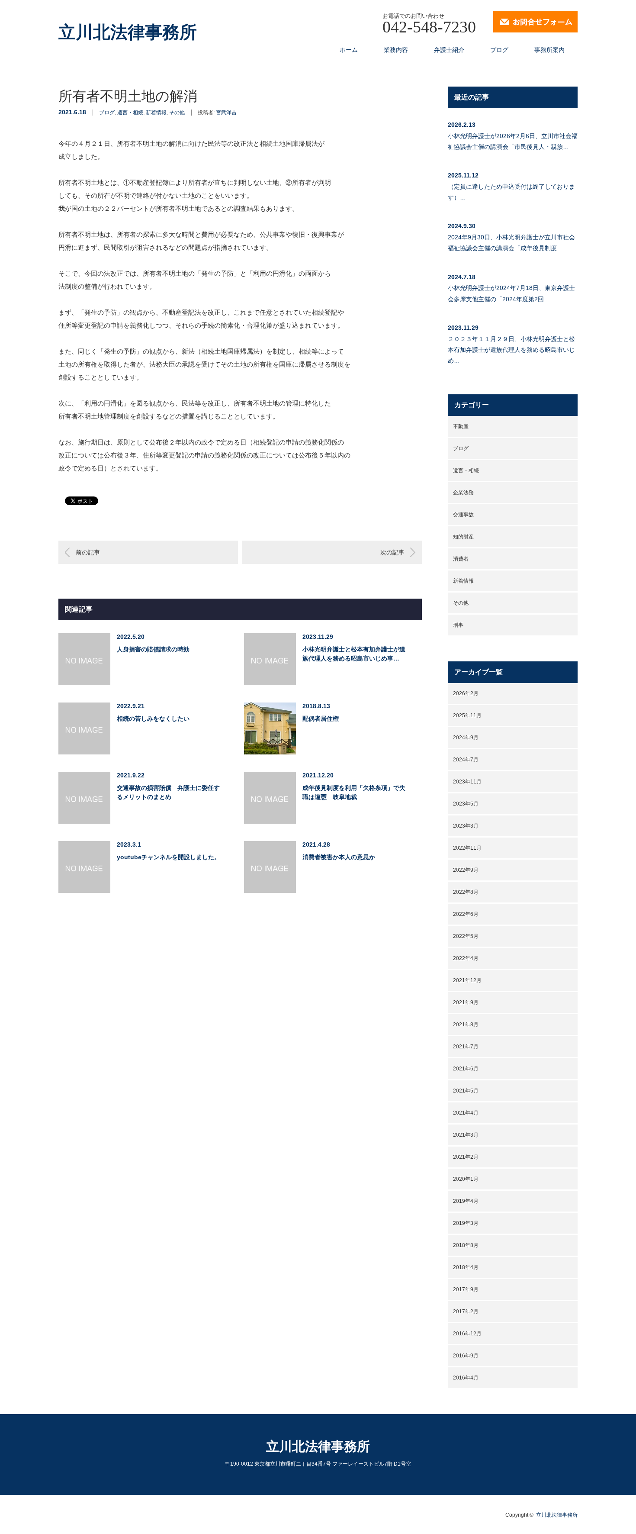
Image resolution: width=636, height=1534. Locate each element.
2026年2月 (466, 693)
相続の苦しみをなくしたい (153, 718)
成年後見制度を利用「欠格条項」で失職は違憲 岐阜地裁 (353, 792)
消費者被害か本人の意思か (338, 857)
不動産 (461, 426)
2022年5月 (466, 936)
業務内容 (396, 49)
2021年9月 (466, 1002)
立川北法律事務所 (127, 32)
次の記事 (392, 552)
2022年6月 (466, 914)
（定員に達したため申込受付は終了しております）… (511, 192)
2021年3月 (466, 1135)
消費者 (461, 559)
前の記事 (88, 552)
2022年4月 (466, 958)
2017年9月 (466, 1289)
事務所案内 (549, 49)
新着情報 (156, 113)
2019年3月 (466, 1223)
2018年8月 (466, 1245)
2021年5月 (466, 1091)
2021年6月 (466, 1069)
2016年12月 (467, 1334)
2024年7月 (466, 760)
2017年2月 (466, 1311)
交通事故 (463, 515)
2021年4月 (466, 1113)
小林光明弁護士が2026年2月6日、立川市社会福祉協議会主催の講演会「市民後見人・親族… (513, 141)
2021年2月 (466, 1157)
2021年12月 (467, 980)
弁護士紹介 (449, 49)
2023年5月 (466, 804)
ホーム (349, 49)
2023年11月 (467, 782)
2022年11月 (467, 848)
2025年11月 (467, 715)
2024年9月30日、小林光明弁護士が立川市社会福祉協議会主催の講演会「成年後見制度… (511, 242)
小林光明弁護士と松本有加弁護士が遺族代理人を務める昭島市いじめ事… (353, 654)
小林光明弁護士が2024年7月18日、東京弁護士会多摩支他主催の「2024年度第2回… (511, 293)
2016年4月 (466, 1378)
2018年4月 (466, 1267)
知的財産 (463, 537)
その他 (177, 113)
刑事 (458, 625)
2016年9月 (466, 1356)
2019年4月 (466, 1201)
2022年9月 (466, 870)
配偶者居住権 (320, 718)
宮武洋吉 (226, 113)
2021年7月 (466, 1047)
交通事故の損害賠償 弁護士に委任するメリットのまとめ (168, 792)
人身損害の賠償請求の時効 (153, 649)
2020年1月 (466, 1179)
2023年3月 (466, 826)
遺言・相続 (130, 113)
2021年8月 (466, 1025)
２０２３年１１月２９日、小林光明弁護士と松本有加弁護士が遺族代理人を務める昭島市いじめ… (511, 349)
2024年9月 (466, 738)
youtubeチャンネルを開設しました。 (168, 857)
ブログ (499, 49)
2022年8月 (466, 892)
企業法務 (463, 493)
